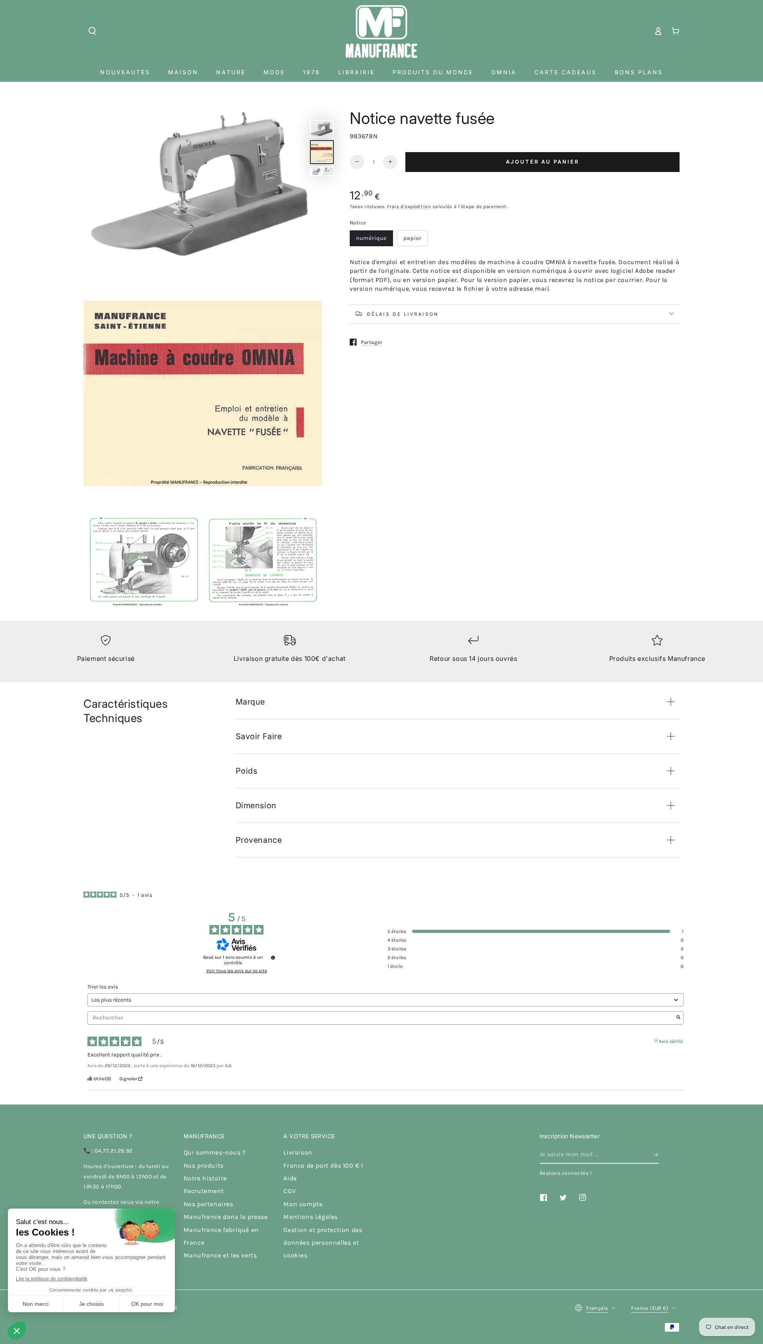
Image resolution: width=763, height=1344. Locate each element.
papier (412, 238)
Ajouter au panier (542, 161)
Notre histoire (205, 1178)
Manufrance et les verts (220, 1255)
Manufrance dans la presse (226, 1216)
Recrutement (204, 1191)
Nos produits (204, 1165)
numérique (371, 238)
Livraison (297, 1152)
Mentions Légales (310, 1216)
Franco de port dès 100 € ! (323, 1165)
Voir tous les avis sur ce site (236, 970)
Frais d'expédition (409, 206)
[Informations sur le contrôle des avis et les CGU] (273, 957)
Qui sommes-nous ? (215, 1152)
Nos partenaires (208, 1204)
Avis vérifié (671, 1041)
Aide (289, 1178)
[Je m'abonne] (656, 1154)
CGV (289, 1191)
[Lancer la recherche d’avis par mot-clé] (678, 1018)
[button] (92, 31)
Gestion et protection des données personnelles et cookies (322, 1242)
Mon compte (302, 1204)
